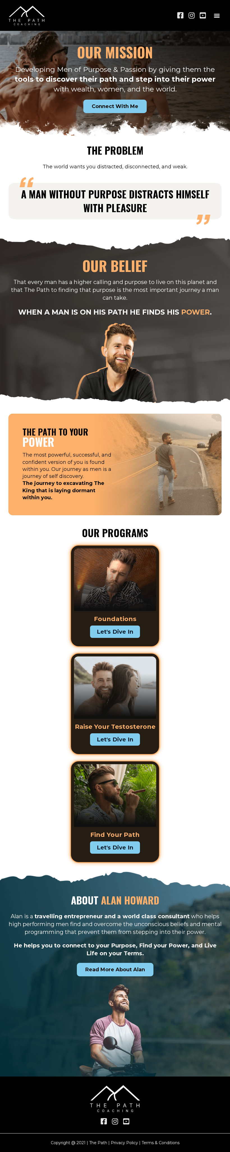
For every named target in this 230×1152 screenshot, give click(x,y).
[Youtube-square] (202, 15)
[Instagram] (191, 15)
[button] (217, 15)
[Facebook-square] (180, 15)
